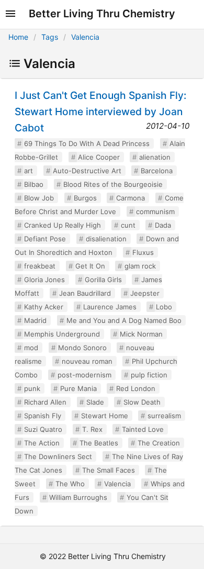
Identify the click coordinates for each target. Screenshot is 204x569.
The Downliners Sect (58, 456)
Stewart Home (104, 415)
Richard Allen (45, 402)
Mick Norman (141, 334)
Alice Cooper (99, 157)
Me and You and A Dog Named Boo (124, 320)
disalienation (106, 239)
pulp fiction (149, 375)
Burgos (85, 198)
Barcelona (157, 170)
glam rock (140, 266)
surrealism (164, 415)
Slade (95, 402)
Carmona (130, 198)
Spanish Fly (42, 415)
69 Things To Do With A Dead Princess (87, 143)
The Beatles (99, 443)
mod (31, 347)
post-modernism (84, 375)
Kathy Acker (43, 307)
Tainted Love (143, 429)
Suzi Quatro (43, 429)
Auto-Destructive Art (87, 170)
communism (155, 211)
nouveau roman (87, 361)
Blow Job (39, 198)
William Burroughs (78, 497)
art (28, 170)
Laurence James (110, 307)
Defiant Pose (45, 239)
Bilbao (33, 184)
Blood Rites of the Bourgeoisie (113, 184)
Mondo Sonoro (82, 347)
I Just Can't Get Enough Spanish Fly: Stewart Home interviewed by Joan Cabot (100, 111)
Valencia (85, 36)
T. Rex (92, 429)
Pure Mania (78, 388)
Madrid (35, 320)
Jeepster (145, 293)
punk (32, 388)
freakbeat (39, 266)
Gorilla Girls (103, 279)
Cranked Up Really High (62, 225)
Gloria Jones (44, 279)
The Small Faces (108, 470)
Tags (49, 36)
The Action (42, 443)
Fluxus (143, 252)
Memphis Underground (62, 334)
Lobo (164, 307)
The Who (70, 483)
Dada (163, 225)
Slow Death (142, 402)
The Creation (159, 443)
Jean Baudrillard (85, 293)
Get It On (90, 266)
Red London (135, 388)
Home (18, 36)
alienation (155, 157)
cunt (128, 225)
